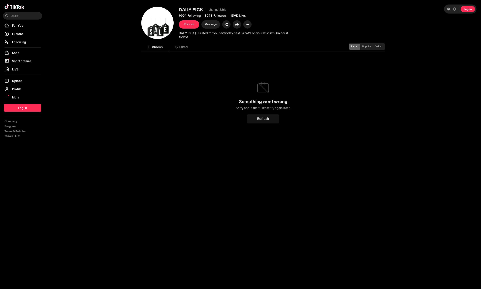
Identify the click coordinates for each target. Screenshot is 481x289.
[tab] (155, 47)
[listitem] (22, 25)
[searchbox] (22, 16)
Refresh (263, 119)
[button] (226, 24)
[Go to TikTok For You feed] (14, 6)
